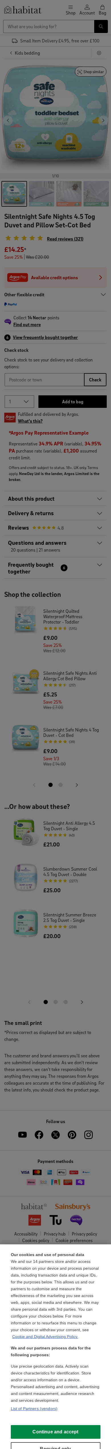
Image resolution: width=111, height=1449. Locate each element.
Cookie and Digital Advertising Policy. (45, 1336)
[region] (55, 1346)
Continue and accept (55, 1431)
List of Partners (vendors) (34, 1408)
